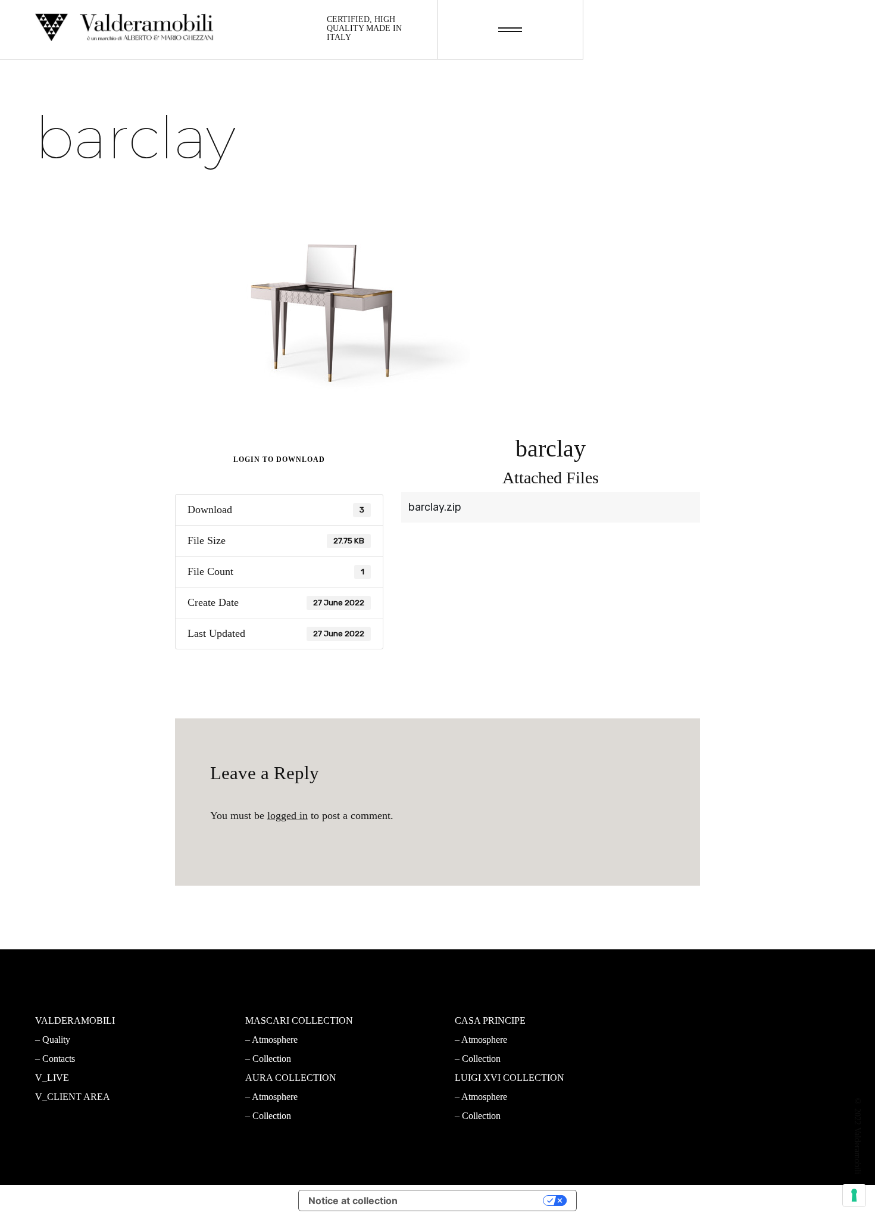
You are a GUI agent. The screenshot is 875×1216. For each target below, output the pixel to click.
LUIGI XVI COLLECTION (509, 1078)
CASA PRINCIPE (490, 1020)
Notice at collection (353, 1200)
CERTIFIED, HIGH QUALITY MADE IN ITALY (364, 28)
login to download (279, 459)
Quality (56, 1039)
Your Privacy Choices (476, 1200)
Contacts (58, 1059)
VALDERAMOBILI (75, 1020)
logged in (287, 815)
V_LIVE (52, 1078)
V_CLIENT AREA (72, 1097)
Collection (271, 1059)
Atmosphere (275, 1039)
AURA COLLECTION (290, 1078)
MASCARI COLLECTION (299, 1020)
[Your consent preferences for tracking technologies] (854, 1195)
